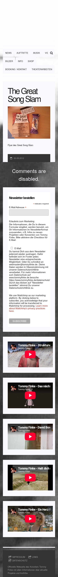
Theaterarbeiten (42, 69)
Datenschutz (19, 560)
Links (35, 556)
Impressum (18, 556)
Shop (31, 61)
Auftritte (22, 52)
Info (20, 61)
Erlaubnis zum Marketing (21, 221)
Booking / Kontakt (16, 69)
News (8, 52)
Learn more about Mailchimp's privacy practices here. (28, 308)
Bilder (9, 61)
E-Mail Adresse (17, 207)
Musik (36, 52)
